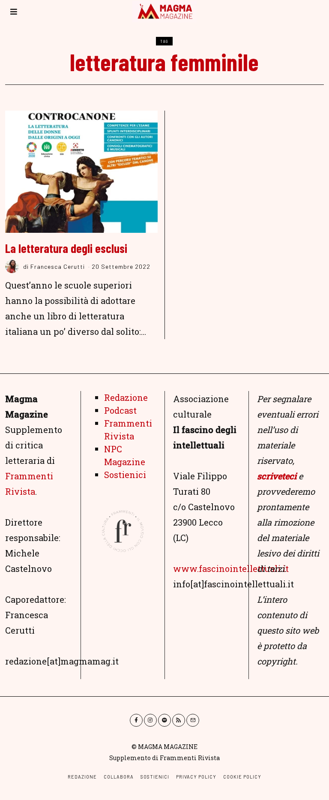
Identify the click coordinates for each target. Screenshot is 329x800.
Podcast (120, 410)
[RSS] (178, 720)
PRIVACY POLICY (196, 776)
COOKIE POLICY (242, 776)
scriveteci (276, 475)
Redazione (126, 397)
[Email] (192, 720)
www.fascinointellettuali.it (231, 568)
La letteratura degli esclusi (66, 248)
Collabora (119, 776)
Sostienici (125, 474)
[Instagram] (150, 720)
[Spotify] (164, 720)
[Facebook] (136, 720)
